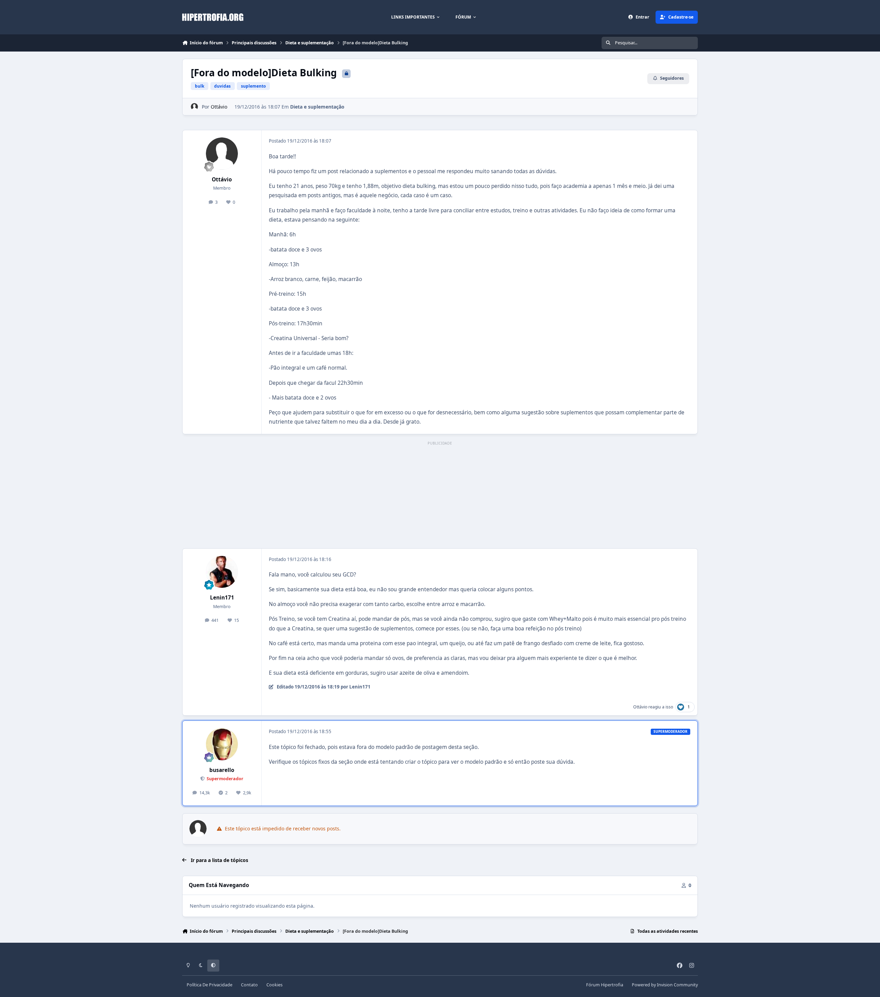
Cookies (274, 985)
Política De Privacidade (209, 985)
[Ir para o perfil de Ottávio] (194, 106)
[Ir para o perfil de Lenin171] (222, 572)
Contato (249, 985)
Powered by (665, 985)
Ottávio (219, 106)
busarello (221, 770)
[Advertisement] (440, 495)
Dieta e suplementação (317, 106)
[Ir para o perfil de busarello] (222, 744)
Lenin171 (222, 597)
